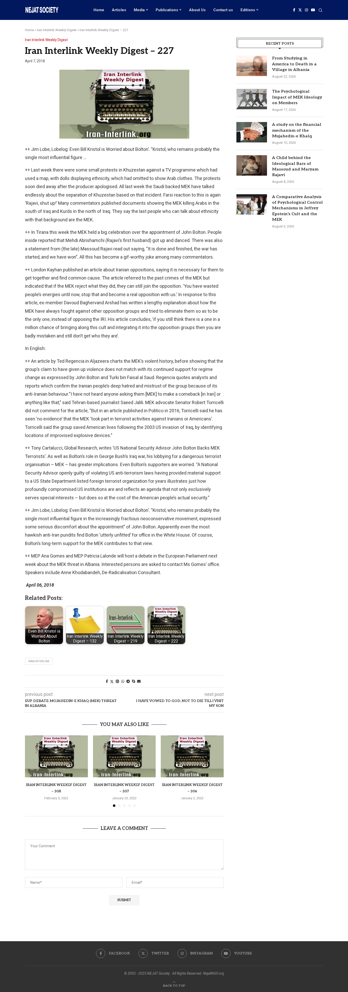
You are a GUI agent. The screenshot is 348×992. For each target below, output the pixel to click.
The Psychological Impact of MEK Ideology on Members (297, 97)
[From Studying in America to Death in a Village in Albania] (251, 66)
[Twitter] (300, 10)
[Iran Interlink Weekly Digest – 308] (56, 756)
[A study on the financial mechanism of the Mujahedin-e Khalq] (251, 132)
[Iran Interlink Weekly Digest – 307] (124, 756)
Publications (167, 10)
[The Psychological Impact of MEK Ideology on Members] (251, 99)
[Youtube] (313, 10)
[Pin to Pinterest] (117, 681)
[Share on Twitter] (112, 681)
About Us (197, 10)
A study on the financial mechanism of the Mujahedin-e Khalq (296, 130)
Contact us (223, 10)
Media (139, 10)
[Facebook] (294, 10)
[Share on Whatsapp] (122, 681)
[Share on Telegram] (128, 681)
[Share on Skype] (133, 681)
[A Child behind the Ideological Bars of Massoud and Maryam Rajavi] (251, 165)
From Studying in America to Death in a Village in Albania (294, 64)
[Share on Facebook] (107, 681)
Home (98, 10)
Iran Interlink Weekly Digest (56, 30)
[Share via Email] (139, 681)
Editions (247, 10)
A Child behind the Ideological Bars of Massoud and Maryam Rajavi (295, 166)
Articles (119, 10)
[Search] (320, 10)
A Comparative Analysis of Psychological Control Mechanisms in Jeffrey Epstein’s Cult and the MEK (297, 208)
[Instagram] (306, 10)
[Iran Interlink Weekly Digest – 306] (192, 756)
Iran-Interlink (38, 661)
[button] (32, 771)
